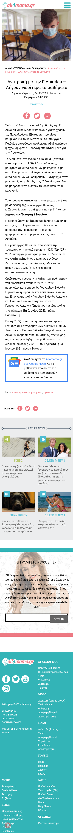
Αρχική (8, 68)
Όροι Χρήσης (9, 718)
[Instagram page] (6, 689)
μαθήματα (36, 392)
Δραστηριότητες (47, 716)
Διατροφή (43, 683)
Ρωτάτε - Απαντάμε (48, 823)
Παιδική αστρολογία (12, 819)
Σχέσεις (42, 769)
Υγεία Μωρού (45, 704)
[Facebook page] (6, 679)
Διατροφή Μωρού (47, 712)
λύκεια (26, 392)
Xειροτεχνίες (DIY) (48, 790)
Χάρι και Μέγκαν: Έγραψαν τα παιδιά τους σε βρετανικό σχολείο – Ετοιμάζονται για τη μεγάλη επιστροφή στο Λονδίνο (53, 475)
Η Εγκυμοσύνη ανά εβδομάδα (53, 672)
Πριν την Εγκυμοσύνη (49, 668)
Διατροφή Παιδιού (47, 737)
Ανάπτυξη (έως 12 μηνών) (51, 700)
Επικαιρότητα (39, 68)
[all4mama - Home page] (18, 4)
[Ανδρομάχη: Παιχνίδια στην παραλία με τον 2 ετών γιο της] (54, 502)
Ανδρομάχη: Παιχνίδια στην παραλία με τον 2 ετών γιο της (52, 524)
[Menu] (67, 5)
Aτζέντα (6, 798)
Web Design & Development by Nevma (17, 730)
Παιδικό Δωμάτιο (47, 786)
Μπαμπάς (43, 765)
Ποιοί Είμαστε (9, 714)
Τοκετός (42, 688)
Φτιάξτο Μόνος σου (48, 798)
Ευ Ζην (41, 773)
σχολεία (48, 392)
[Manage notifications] (8, 825)
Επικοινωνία (9, 710)
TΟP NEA (19, 68)
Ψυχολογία (44, 680)
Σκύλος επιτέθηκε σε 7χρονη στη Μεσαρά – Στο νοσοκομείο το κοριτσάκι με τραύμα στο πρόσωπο (18, 526)
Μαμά (41, 761)
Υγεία (41, 675)
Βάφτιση (42, 810)
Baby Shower (45, 806)
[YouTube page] (25, 679)
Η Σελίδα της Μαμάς (12, 815)
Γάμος (41, 802)
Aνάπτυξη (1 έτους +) (49, 729)
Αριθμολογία (8, 823)
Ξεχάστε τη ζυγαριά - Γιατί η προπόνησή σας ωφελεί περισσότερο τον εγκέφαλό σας (18, 471)
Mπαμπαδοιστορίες (12, 811)
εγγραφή (59, 619)
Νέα (28, 68)
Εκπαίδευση (44, 745)
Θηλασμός (43, 708)
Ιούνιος (16, 392)
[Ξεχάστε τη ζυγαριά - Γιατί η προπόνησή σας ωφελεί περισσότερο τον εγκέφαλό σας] (18, 447)
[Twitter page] (15, 679)
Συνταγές (7, 794)
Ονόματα (6, 827)
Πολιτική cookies (11, 722)
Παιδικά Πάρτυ (45, 794)
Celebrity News (9, 790)
